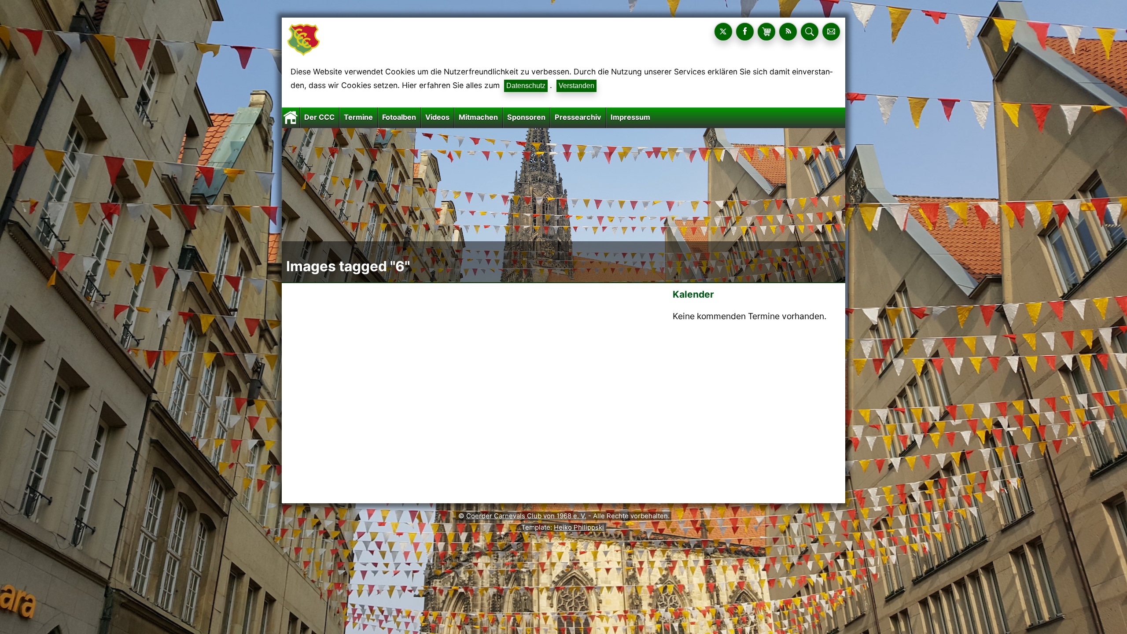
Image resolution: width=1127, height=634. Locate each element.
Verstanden (576, 85)
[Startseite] (290, 117)
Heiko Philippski (579, 527)
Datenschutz (525, 85)
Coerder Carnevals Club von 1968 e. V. (526, 516)
